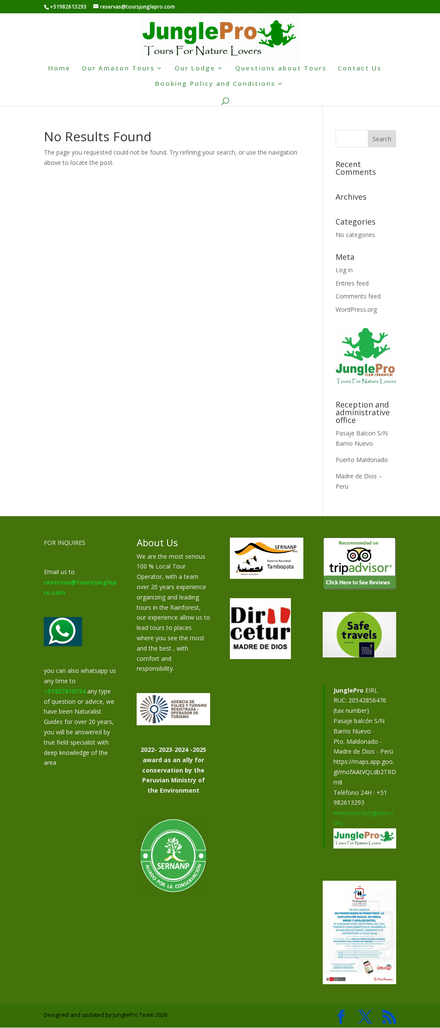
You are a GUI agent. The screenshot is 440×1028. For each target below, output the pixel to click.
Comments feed (358, 296)
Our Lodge (194, 68)
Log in (344, 270)
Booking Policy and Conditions (215, 84)
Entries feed (352, 283)
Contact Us (360, 68)
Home (59, 68)
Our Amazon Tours (118, 68)
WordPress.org (356, 309)
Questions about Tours (281, 68)
